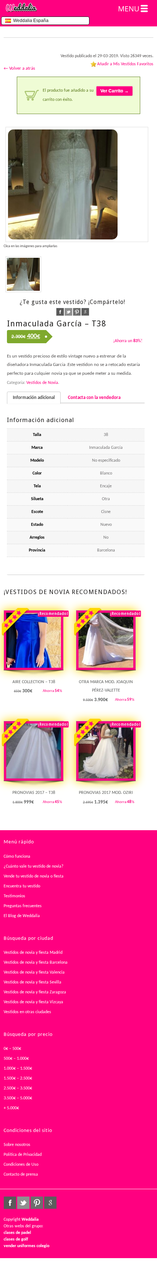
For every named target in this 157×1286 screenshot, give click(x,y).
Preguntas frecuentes (23, 906)
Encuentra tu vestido (22, 886)
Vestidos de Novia (42, 383)
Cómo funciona (17, 856)
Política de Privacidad (23, 1155)
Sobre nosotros (17, 1145)
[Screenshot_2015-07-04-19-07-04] (23, 274)
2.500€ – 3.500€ (18, 1088)
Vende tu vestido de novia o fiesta (34, 876)
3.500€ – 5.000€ (18, 1098)
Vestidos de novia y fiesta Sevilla (32, 982)
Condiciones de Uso (21, 1164)
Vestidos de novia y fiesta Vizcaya (33, 1002)
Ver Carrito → (114, 91)
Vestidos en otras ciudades (27, 1012)
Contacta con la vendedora (94, 397)
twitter (68, 312)
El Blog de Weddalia (22, 916)
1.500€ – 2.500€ (18, 1078)
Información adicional (34, 397)
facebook (60, 312)
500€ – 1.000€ (16, 1058)
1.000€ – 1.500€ (18, 1068)
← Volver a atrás (19, 68)
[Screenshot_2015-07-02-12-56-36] (76, 184)
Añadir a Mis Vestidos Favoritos (125, 64)
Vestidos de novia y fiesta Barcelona (36, 962)
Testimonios (14, 896)
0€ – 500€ (12, 1049)
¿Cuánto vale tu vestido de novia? (34, 866)
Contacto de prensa (21, 1174)
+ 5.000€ (11, 1108)
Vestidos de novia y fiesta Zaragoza (35, 992)
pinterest (77, 312)
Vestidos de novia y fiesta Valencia (34, 972)
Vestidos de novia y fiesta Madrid (33, 952)
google (85, 312)
